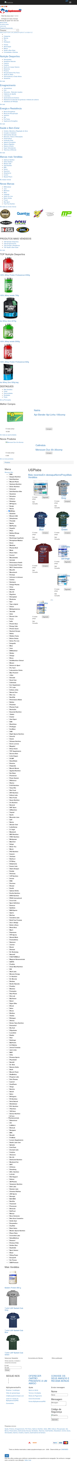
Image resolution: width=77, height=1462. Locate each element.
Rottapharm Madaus (16, 540)
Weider (12, 653)
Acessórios (7, 78)
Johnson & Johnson (16, 577)
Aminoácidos (7, 59)
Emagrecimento (8, 85)
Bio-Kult (12, 1028)
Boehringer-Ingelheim (17, 538)
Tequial (12, 812)
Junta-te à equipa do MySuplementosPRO (12, 1399)
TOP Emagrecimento (10, 243)
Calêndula (40, 445)
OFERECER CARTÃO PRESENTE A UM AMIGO (38, 1379)
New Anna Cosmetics (16, 1218)
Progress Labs (14, 1077)
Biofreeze (6, 191)
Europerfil (13, 1257)
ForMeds (12, 1137)
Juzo (5, 189)
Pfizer (11, 531)
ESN (11, 722)
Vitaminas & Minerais (10, 150)
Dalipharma (13, 864)
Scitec (45, 1429)
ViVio (11, 1055)
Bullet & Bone (14, 925)
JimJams (12, 856)
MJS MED (13, 1199)
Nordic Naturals (15, 984)
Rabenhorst (13, 1120)
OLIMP (12, 758)
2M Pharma (13, 1182)
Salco (11, 1094)
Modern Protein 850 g (13, 1287)
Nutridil (12, 1062)
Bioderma (13, 599)
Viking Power (14, 1255)
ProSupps (13, 727)
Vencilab (12, 611)
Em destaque (48, 474)
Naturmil (12, 954)
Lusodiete (13, 1033)
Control (6, 175)
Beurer (12, 947)
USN (11, 731)
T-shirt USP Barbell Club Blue (14, 1331)
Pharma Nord (14, 548)
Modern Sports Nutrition (17, 1231)
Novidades (7, 395)
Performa (12, 873)
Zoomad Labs (14, 1150)
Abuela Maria (14, 937)
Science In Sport (15, 665)
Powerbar (13, 704)
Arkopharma (7, 173)
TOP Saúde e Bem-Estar (11, 247)
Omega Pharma (14, 584)
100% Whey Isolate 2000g (10, 341)
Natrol (12, 1001)
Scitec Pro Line (8, 196)
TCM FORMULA (15, 957)
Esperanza (13, 932)
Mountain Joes (14, 817)
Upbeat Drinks (14, 891)
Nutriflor (12, 1201)
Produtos (7, 462)
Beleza (6, 48)
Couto (12, 619)
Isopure (12, 854)
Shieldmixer (13, 1104)
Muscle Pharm (8, 177)
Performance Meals (16, 700)
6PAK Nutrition (14, 896)
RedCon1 (13, 859)
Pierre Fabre (13, 553)
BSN (5, 167)
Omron (12, 606)
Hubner (12, 1179)
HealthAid (13, 1248)
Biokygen (13, 1018)
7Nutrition (13, 1109)
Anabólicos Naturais (10, 61)
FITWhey (12, 861)
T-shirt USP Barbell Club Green (14, 1353)
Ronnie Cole (14, 616)
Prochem (12, 883)
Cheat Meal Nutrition (16, 967)
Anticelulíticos (8, 88)
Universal (13, 489)
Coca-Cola (13, 900)
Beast (11, 1253)
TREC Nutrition (14, 837)
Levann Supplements (16, 1140)
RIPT (11, 1164)
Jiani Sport (13, 719)
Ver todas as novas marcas (8, 207)
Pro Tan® (12, 668)
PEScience (13, 780)
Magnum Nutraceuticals (17, 959)
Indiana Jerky (14, 690)
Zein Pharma (14, 1079)
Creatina (6, 65)
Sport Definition (15, 903)
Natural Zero (14, 692)
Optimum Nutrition (9, 160)
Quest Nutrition (15, 800)
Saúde (7, 1429)
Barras (7, 1431)
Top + (5, 40)
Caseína (6, 63)
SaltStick (12, 908)
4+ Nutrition (13, 976)
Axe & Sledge (14, 922)
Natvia (12, 822)
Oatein (12, 739)
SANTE (12, 962)
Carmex (12, 580)
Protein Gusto (14, 629)
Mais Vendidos (8, 389)
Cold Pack (13, 1147)
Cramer (12, 717)
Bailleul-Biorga (14, 533)
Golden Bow (14, 1245)
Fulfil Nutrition (14, 785)
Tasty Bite (13, 788)
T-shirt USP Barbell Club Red (42, 556)
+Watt (11, 675)
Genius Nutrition (15, 1114)
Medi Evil (12, 842)
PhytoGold (13, 1060)
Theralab (12, 521)
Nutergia (12, 1196)
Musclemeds (14, 557)
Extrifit (12, 888)
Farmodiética (14, 940)
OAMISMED (64, 1449)
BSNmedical (7, 187)
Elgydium (13, 594)
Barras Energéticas (9, 111)
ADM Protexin (14, 1262)
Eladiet (12, 1035)
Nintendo (13, 1209)
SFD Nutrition (14, 793)
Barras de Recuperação (11, 113)
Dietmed (12, 949)
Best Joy (12, 695)
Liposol (12, 1082)
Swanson (13, 942)
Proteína (6, 71)
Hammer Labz (14, 1189)
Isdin (11, 621)
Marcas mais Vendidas (11, 156)
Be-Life (12, 1157)
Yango (12, 1087)
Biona (11, 658)
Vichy (11, 587)
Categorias (7, 36)
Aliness (12, 1020)
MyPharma (13, 526)
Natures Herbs (14, 1067)
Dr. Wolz (12, 1065)
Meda (11, 550)
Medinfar (12, 545)
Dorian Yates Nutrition (17, 1023)
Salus (11, 1008)
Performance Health (16, 562)
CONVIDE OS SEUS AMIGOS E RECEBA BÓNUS (60, 1378)
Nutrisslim (13, 709)
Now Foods (13, 798)
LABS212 (12, 1125)
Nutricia (12, 1089)
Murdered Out (14, 1162)
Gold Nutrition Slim (16, 491)
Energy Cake (14, 626)
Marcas (6, 38)
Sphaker (12, 1145)
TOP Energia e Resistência (12, 245)
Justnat (12, 945)
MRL (11, 1133)
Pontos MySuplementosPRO (37, 1401)
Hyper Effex (13, 1003)
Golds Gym (13, 1221)
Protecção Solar (8, 140)
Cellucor (12, 499)
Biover (12, 1011)
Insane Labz (13, 866)
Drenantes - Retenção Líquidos (13, 92)
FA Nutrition (13, 1099)
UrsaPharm (13, 1084)
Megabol (12, 746)
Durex (11, 543)
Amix (11, 614)
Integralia (6, 194)
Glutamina (7, 69)
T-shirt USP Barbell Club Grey (14, 1309)
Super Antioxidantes (10, 148)
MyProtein (13, 1043)
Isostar (12, 878)
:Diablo (12, 714)
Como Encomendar (34, 1399)
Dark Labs (13, 1186)
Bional (12, 1006)
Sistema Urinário (9, 146)
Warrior (12, 783)
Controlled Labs (15, 1235)
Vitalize (12, 1016)
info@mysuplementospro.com (15, 1396)
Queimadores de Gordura (11, 98)
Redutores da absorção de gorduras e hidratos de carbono (21, 100)
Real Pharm (13, 994)
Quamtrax (7, 171)
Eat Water (13, 773)
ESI (11, 969)
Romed (12, 886)
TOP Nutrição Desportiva (11, 242)
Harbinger (13, 1040)
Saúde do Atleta (8, 74)
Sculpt (12, 506)
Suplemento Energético (11, 121)
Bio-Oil (12, 592)
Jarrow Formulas (15, 1047)
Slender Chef (14, 824)
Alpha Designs (14, 869)
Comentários (10, 1403)
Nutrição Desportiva (10, 56)
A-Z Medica (13, 1045)
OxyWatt (12, 1226)
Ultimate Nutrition (15, 741)
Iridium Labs (14, 795)
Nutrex (6, 169)
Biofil (11, 1069)
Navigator (13, 1130)
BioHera (12, 1013)
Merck (12, 849)
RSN (11, 881)
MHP (11, 1052)
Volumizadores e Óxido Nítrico (13, 76)
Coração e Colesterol (10, 133)
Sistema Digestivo (9, 144)
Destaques (7, 42)
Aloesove (13, 1155)
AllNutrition (13, 810)
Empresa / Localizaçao (13, 1390)
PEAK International (16, 898)
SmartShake (13, 761)
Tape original (14, 604)
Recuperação (61, 1429)
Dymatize (12, 513)
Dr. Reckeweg (14, 952)
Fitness (6, 45)
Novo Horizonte (15, 1216)
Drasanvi (12, 1240)
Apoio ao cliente (33, 1390)
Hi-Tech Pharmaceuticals (13, 1117)
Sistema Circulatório (10, 142)
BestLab (12, 1128)
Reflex (12, 633)
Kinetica (12, 763)
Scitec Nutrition (8, 162)
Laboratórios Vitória (16, 670)
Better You (13, 847)
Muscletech (13, 572)
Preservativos (8, 138)
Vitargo (12, 655)
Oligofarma (13, 1030)
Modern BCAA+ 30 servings (65, 554)
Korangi (12, 535)
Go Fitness (13, 1260)
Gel (5, 117)
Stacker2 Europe (15, 631)
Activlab (12, 560)
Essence (12, 905)
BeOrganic (13, 1096)
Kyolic (12, 815)
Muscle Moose (14, 768)
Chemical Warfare (15, 1191)
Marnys (12, 1213)
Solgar (12, 844)
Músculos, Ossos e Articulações (13, 137)
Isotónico (6, 115)
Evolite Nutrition (15, 893)
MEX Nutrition (14, 834)
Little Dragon (14, 756)
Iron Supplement (15, 685)
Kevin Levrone (14, 744)
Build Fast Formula (16, 920)
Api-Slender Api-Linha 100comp (49, 414)
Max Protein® (14, 673)
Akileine (12, 589)
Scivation (13, 496)
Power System (14, 778)
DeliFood (12, 1211)
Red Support (14, 1177)
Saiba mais (28, 1460)
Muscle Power (14, 1072)
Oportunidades (8, 393)
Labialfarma (13, 827)
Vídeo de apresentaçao (13, 1393)
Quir (11, 602)
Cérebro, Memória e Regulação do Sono (16, 131)
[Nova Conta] (66, 1)
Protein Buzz (14, 624)
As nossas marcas (5, 180)
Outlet (5, 391)
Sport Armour (14, 1250)
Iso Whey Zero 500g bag (9, 382)
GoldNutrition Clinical (17, 660)
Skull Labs (13, 971)
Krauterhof (13, 1025)
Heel (11, 1038)
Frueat (6, 200)
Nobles (12, 702)
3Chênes (12, 1167)
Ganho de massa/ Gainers (11, 67)
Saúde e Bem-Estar (9, 50)
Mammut (12, 989)
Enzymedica (13, 1223)
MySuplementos (15, 609)
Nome (58, 474)
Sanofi (12, 1091)
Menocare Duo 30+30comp (49, 449)
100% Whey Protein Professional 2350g (15, 275)
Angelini (12, 528)
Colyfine (12, 1152)
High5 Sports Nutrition (17, 734)
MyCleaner (13, 998)
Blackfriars (13, 724)
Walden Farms (14, 636)
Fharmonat (13, 776)
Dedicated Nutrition (16, 1160)
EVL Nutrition (14, 1106)
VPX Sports (13, 935)
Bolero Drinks (8, 198)
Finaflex (12, 964)
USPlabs (12, 511)
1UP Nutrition (14, 876)
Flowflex (12, 986)
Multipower (13, 839)
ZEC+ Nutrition (14, 1172)
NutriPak (12, 697)
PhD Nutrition (14, 851)
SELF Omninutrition (16, 567)
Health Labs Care (15, 1142)
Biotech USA (7, 163)
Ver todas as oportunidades (8, 435)
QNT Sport (13, 807)
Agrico (12, 913)
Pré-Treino (7, 119)
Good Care (13, 680)
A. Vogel (12, 829)
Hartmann (13, 582)
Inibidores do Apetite (10, 94)
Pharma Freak (14, 707)
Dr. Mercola (13, 979)
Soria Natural (14, 1101)
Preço (64, 474)
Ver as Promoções (5, 400)
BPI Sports (13, 504)
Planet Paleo (14, 1233)
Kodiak (12, 871)
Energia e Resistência (11, 108)
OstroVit (12, 736)
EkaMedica (13, 1074)
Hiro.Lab (12, 996)
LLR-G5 (12, 1174)
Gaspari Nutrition (15, 477)
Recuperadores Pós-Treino (12, 73)
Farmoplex (13, 991)
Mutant (12, 663)
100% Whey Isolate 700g (9, 295)
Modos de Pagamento (35, 1396)
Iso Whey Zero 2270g (8, 321)
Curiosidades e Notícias (11, 52)
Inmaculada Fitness (16, 565)
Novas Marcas (7, 183)
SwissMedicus (14, 1238)
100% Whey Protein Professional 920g (14, 362)
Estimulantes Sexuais (10, 135)
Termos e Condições (35, 1393)
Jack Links (13, 1050)
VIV (11, 1123)
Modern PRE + (65, 581)
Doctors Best (14, 753)
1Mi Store (13, 1111)
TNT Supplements (15, 751)
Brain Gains (13, 1228)
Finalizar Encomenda (6, 28)
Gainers (15, 1433)
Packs (5, 397)
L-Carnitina (7, 96)
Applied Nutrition (15, 771)
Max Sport (7, 202)
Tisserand (13, 1204)
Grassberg (13, 1169)
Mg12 (11, 930)
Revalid (12, 1135)
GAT (11, 820)
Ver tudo (2, 81)
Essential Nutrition (16, 712)
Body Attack (14, 749)
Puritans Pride (14, 1243)
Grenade (12, 678)
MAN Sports (13, 910)
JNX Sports (13, 1194)
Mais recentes (35, 474)
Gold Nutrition (8, 165)
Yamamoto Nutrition (16, 1184)
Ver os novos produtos (6, 459)
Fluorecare (13, 1206)
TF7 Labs (13, 687)
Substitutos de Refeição (11, 101)
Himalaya (12, 501)
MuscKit (12, 570)
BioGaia (12, 981)
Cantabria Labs (14, 918)
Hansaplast (13, 597)
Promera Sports (15, 1057)
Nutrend (12, 805)
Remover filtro (9, 472)
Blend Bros (13, 927)
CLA (5, 90)
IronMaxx (13, 729)
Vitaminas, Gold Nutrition (46, 1431)
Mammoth (13, 832)
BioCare (12, 915)
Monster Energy (15, 974)
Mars (5, 192)
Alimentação (7, 46)
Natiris (37, 410)
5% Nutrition (14, 802)
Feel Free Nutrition (9, 204)
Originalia (13, 766)
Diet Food (13, 790)
